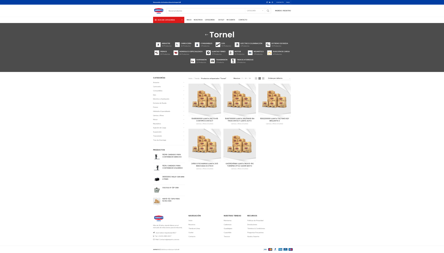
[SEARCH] (268, 10)
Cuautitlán (227, 232)
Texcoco (227, 236)
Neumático (157, 124)
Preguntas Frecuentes (255, 232)
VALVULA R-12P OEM (170, 188)
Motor (155, 119)
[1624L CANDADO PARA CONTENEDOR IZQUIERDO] (157, 168)
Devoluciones (252, 224)
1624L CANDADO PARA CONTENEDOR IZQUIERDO (172, 167)
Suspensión (157, 132)
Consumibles (157, 91)
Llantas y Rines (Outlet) (204, 124)
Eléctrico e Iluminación (161, 99)
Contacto (191, 236)
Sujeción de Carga (159, 128)
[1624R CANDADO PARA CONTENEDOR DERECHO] (157, 157)
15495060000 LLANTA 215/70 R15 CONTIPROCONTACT (204, 119)
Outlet (190, 232)
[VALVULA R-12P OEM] (157, 190)
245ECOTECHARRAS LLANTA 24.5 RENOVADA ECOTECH (204, 164)
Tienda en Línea (194, 228)
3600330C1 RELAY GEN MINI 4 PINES (173, 178)
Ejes (154, 95)
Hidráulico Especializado (161, 111)
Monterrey (227, 220)
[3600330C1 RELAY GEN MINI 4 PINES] (157, 179)
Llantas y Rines (158, 115)
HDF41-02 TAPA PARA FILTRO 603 (171, 200)
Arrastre (156, 82)
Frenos (155, 107)
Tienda (196, 78)
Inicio (190, 78)
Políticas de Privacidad (255, 220)
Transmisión (157, 136)
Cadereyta (227, 224)
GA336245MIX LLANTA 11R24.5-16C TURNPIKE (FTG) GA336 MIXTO (240, 164)
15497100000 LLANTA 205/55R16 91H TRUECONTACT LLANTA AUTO (239, 119)
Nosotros (191, 224)
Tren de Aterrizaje (159, 140)
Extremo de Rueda (159, 103)
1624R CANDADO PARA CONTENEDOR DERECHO (172, 156)
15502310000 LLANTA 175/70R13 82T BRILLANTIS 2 (274, 119)
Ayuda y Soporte (253, 236)
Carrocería (157, 86)
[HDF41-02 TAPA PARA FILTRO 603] (157, 201)
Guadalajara (228, 228)
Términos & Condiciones (256, 228)
